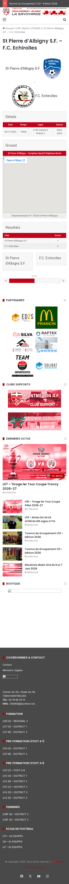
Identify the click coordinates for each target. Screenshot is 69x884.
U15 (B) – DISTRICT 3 (15, 754)
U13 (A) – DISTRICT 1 (15, 775)
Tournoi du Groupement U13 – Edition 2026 (33, 3)
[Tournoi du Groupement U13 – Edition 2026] (12, 538)
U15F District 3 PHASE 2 (28, 28)
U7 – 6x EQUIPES (12, 847)
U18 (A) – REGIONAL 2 (15, 721)
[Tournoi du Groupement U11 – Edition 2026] (12, 554)
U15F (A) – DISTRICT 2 (15, 819)
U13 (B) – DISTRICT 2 (15, 781)
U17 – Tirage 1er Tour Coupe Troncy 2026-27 (31, 486)
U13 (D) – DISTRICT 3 (15, 792)
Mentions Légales (13, 670)
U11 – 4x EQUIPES (13, 836)
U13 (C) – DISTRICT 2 (15, 786)
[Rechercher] (64, 19)
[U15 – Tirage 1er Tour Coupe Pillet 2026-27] (12, 506)
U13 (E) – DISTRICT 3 (15, 797)
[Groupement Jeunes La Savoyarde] (34, 11)
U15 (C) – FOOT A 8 (14, 770)
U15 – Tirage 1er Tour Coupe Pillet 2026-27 (42, 503)
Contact (7, 664)
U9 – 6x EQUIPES (12, 841)
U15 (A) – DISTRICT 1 (15, 748)
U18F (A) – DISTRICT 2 (15, 814)
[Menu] (4, 19)
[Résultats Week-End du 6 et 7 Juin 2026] (12, 569)
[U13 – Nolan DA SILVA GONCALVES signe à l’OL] (12, 522)
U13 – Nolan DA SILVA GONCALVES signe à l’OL (40, 519)
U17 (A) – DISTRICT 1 (15, 726)
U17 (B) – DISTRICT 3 (15, 732)
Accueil (9, 28)
